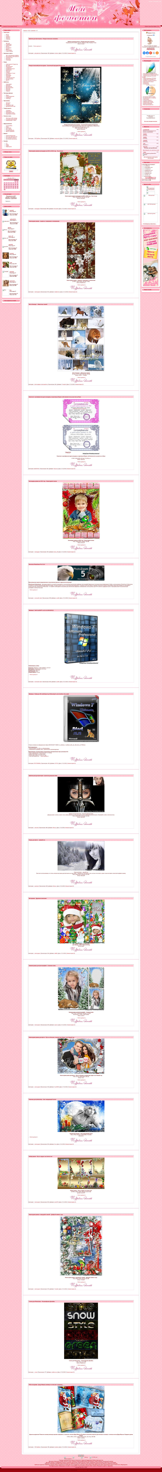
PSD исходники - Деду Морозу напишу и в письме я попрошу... (46, 1384)
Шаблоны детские (76, 1463)
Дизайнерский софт (10, 106)
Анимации (8, 59)
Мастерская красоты (148, 104)
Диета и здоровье (10, 131)
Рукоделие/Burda (10, 130)
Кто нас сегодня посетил (150, 121)
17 (4, 186)
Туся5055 (56, 1086)
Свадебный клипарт (61, 1462)
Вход (15, 26)
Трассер (56, 468)
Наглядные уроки (10, 112)
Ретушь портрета (147, 100)
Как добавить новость (11, 137)
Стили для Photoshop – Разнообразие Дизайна (42, 1301)
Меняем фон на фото (148, 102)
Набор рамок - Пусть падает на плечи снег (40, 1156)
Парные (8, 91)
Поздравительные (10, 68)
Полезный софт (10, 105)
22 (15, 186)
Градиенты (8, 97)
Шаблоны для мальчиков (88, 1463)
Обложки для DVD (10, 77)
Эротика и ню (9, 57)
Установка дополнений (11, 119)
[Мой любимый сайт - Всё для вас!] (150, 193)
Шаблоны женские (112, 1463)
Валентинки (9, 69)
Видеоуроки (9, 111)
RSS (158, 26)
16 (17, 184)
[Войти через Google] (153, 52)
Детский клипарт (50, 1462)
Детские (8, 43)
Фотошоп (8, 102)
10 (4, 184)
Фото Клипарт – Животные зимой (38, 304)
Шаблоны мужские (40, 1464)
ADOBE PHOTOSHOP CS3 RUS (150, 74)
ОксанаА (56, 208)
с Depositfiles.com (148, 167)
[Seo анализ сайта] (94, 1459)
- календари (36, 208)
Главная (5, 26)
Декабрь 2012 (11, 178)
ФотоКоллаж (146, 83)
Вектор (7, 46)
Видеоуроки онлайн (10, 113)
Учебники (8, 110)
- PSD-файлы (37, 138)
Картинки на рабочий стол (66, 1464)
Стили (7, 35)
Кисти (7, 34)
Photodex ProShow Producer (149, 80)
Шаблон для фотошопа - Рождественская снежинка (43, 38)
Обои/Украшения (10, 96)
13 (11, 184)
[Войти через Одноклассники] (157, 53)
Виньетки (8, 74)
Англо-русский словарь (11, 118)
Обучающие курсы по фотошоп (112, 1464)
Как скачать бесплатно (11, 139)
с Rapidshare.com (148, 170)
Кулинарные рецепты (84, 1465)
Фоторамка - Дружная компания (37, 898)
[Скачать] (81, 51)
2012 (29, 30)
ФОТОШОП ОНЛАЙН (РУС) (150, 73)
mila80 (55, 953)
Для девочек (9, 86)
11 (6, 184)
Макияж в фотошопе (148, 101)
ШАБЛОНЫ (36, 468)
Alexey (54, 827)
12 (8, 184)
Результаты (144, 179)
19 (8, 186)
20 (11, 186)
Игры (7, 144)
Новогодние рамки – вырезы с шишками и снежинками (44, 221)
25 (6, 187)
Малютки (8, 85)
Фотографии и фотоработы (12, 56)
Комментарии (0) (72, 53)
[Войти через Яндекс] (150, 53)
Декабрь (33, 30)
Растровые (8, 47)
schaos (56, 53)
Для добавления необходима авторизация (151, 157)
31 (4, 189)
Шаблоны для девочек (101, 1463)
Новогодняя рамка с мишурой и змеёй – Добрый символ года (46, 1214)
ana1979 (56, 1202)
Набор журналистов (98, 1460)
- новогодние (37, 291)
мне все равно (147, 176)
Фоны (7, 95)
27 (11, 187)
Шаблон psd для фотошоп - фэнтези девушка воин (43, 775)
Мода (7, 126)
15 (15, 184)
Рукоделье (100, 1465)
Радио (7, 145)
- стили (35, 1372)
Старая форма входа (151, 56)
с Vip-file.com (147, 174)
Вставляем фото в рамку (149, 96)
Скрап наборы (9, 51)
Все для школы (9, 78)
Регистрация (11, 26)
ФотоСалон (146, 82)
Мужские (8, 71)
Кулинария (8, 128)
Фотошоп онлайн (59, 1461)
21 (13, 186)
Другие (7, 48)
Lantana (56, 1447)
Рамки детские (82, 1462)
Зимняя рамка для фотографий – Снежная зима (42, 965)
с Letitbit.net (147, 165)
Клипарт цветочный (72, 1462)
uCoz (89, 1470)
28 (13, 187)
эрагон (56, 1024)
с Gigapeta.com (147, 173)
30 (17, 187)
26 (8, 187)
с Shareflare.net (147, 171)
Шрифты (8, 36)
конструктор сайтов (82, 1470)
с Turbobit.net (147, 168)
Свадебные (8, 44)
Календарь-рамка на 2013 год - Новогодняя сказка (43, 481)
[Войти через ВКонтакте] (144, 53)
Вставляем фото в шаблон (149, 97)
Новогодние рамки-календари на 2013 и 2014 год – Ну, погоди (46, 151)
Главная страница (64, 1460)
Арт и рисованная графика (12, 55)
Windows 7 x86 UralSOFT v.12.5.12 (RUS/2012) (41, 610)
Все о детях (9, 129)
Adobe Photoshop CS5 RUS (149, 78)
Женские (8, 88)
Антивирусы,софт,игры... (149, 223)
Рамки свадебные (91, 1462)
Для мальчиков (9, 87)
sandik (57, 598)
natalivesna (57, 291)
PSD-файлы (9, 50)
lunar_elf (56, 551)
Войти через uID (150, 49)
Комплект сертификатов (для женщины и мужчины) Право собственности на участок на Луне (55, 397)
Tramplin (64, 384)
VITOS (56, 763)
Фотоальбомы (9, 66)
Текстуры (8, 98)
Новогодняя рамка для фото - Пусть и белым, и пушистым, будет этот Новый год (51, 1037)
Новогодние (9, 84)
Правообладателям (10, 135)
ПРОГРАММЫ (37, 763)
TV (6, 143)
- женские (36, 827)
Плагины (8, 39)
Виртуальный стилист (148, 81)
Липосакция (146, 99)
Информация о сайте (11, 120)
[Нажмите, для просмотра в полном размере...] (81, 122)
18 (6, 186)
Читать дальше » (37, 46)
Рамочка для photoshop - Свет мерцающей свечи (42, 1099)
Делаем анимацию (147, 103)
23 (17, 186)
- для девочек (37, 53)
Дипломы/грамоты (65, 1463)
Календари (8, 75)
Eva (55, 1144)
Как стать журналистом (11, 136)
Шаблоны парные (50, 1464)
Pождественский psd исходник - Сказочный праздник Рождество (47, 65)
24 (4, 187)
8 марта (8, 72)
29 (15, 187)
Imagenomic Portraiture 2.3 (149, 79)
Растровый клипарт (108, 1461)
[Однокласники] (15, 201)
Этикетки (8, 76)
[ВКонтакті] (13, 201)
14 (13, 184)
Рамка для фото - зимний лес (37, 840)
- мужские (36, 886)
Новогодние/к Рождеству (12, 64)
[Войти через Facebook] (147, 53)
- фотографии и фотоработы (40, 384)
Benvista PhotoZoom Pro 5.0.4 (37, 564)
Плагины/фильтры (82, 1461)
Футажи (8, 104)
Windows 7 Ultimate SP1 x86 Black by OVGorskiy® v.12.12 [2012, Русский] (49, 694)
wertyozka (57, 138)
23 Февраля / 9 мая (10, 73)
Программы (89, 1464)
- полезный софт (38, 598)
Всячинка (8, 58)
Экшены (8, 37)
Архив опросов (151, 179)
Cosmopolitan (9, 125)
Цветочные (8, 45)
